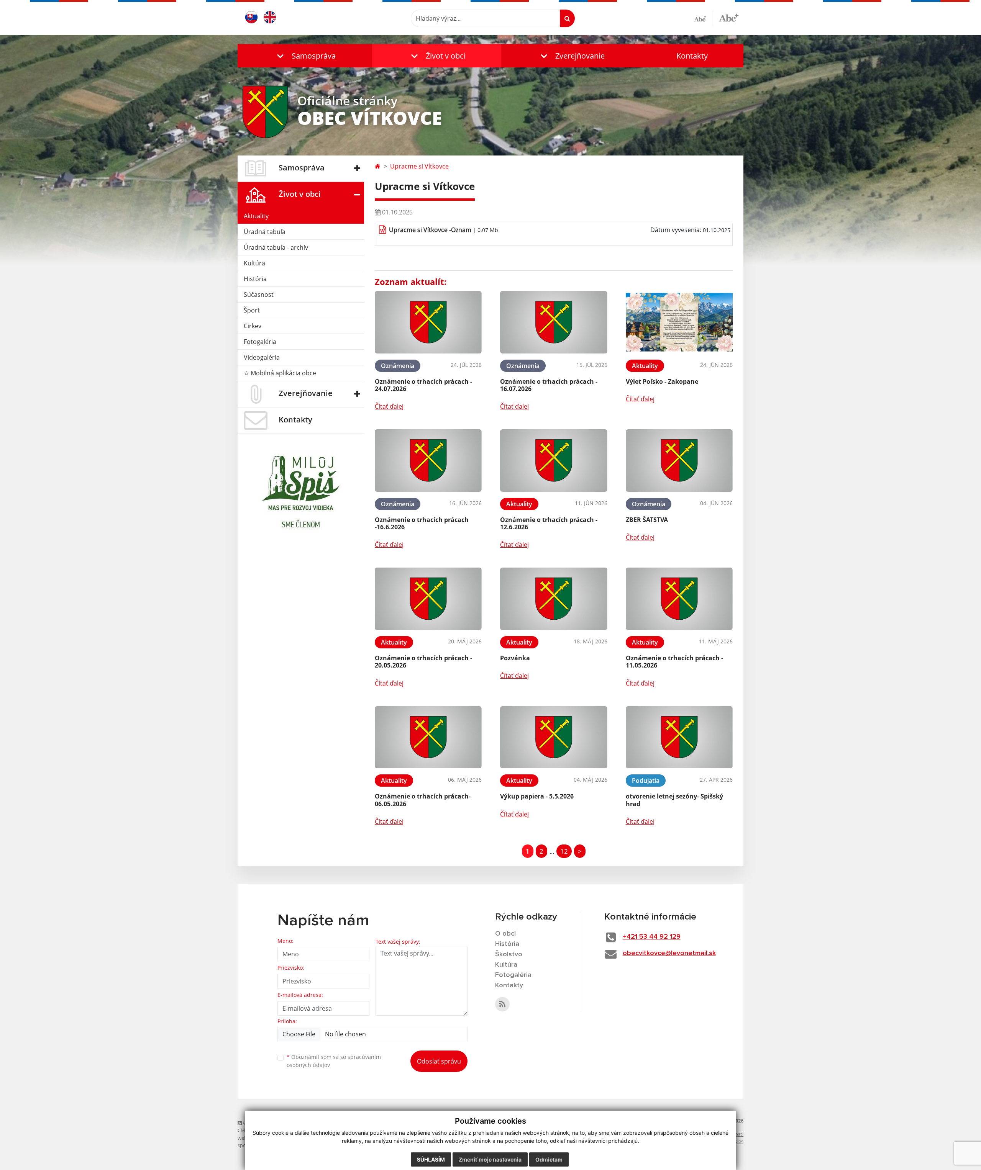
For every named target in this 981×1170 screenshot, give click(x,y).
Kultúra (254, 263)
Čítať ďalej (389, 406)
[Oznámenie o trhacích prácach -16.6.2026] (428, 460)
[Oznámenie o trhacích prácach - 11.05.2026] (679, 599)
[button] (305, 55)
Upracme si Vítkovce (419, 166)
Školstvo (508, 954)
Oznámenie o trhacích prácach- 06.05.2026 (423, 800)
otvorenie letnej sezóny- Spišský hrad (674, 800)
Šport (252, 310)
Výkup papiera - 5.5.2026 (537, 796)
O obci (505, 933)
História (255, 279)
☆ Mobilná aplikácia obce (280, 373)
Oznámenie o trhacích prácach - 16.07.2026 (548, 385)
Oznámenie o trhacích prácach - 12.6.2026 (548, 523)
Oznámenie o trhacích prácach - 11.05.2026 (674, 661)
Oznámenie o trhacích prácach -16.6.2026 (422, 523)
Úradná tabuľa (264, 231)
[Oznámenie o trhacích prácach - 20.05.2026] (428, 599)
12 (564, 851)
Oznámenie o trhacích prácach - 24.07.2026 (423, 385)
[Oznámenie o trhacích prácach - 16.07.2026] (553, 322)
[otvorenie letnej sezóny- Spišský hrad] (679, 737)
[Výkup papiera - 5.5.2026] (553, 737)
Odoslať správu (439, 1061)
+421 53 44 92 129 (652, 936)
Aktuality (256, 216)
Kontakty (692, 56)
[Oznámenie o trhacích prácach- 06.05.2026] (428, 737)
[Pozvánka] (553, 599)
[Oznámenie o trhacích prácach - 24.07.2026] (428, 322)
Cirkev (252, 326)
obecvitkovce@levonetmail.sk (669, 953)
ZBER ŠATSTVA (647, 519)
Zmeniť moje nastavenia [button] (490, 1159)
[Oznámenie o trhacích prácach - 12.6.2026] (553, 460)
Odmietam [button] (549, 1159)
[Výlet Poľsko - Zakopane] (679, 322)
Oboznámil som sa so (334, 1061)
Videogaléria (262, 357)
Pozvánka (515, 658)
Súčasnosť (259, 294)
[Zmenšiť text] (703, 18)
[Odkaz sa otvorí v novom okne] (502, 1004)
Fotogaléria (260, 341)
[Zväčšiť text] (729, 17)
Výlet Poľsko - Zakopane (662, 381)
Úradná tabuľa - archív (276, 247)
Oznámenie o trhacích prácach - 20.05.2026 (423, 661)
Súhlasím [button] (431, 1159)
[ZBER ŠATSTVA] (679, 460)
